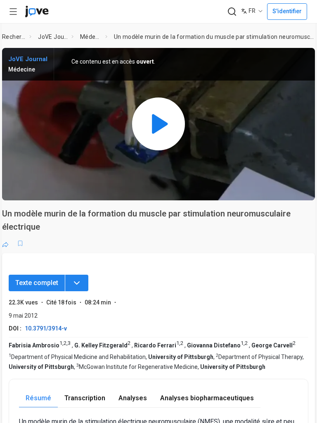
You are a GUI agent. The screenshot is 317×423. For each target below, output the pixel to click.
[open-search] (232, 12)
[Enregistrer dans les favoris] (20, 243)
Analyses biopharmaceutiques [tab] (207, 398)
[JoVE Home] (37, 11)
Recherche (14, 36)
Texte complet (36, 283)
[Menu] (76, 283)
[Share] (5, 243)
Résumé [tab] (38, 398)
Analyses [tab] (132, 398)
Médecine (91, 36)
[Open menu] (13, 11)
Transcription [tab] (84, 398)
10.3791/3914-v (46, 328)
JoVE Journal (53, 36)
